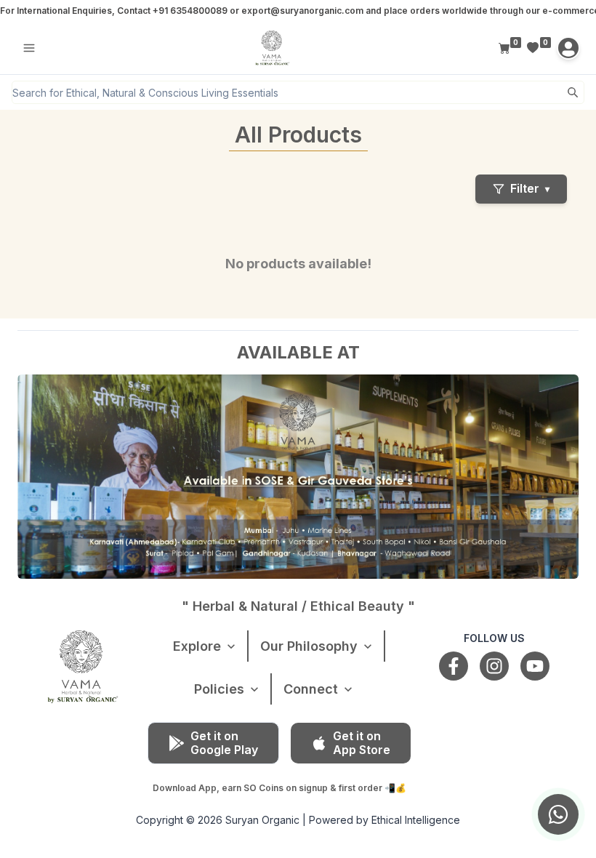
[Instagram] (494, 666)
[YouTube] (534, 666)
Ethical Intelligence (415, 820)
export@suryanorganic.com (302, 10)
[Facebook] (453, 666)
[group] (558, 814)
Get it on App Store (361, 743)
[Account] (568, 48)
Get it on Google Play (224, 743)
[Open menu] (29, 48)
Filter (529, 188)
